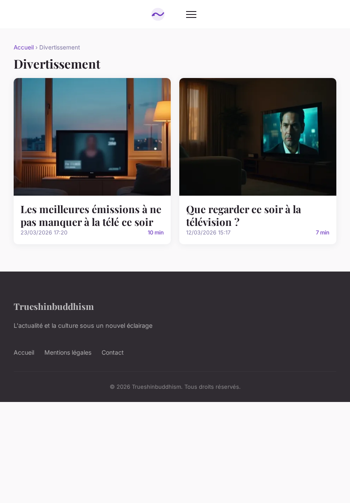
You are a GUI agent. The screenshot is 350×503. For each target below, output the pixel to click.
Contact (113, 352)
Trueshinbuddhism (54, 306)
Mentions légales (67, 352)
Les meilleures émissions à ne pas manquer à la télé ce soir (90, 215)
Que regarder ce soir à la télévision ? (243, 215)
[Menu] (191, 14)
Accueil (24, 47)
